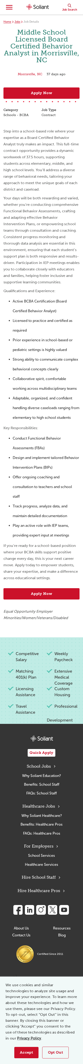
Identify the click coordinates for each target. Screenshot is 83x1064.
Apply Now (41, 93)
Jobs (17, 21)
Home (7, 21)
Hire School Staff (39, 877)
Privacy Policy (29, 1038)
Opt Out (55, 1052)
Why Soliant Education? (41, 775)
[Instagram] (41, 910)
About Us (21, 928)
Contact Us (21, 935)
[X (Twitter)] (52, 910)
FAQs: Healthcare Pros (41, 833)
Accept (26, 1052)
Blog (62, 935)
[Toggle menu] (9, 7)
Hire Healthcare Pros (39, 890)
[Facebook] (18, 910)
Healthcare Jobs (38, 806)
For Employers (38, 846)
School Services (41, 855)
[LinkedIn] (29, 910)
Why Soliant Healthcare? (41, 815)
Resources (62, 928)
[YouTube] (64, 910)
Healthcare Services (41, 864)
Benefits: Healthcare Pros (41, 824)
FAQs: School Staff (41, 793)
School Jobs (39, 766)
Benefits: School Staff (41, 784)
